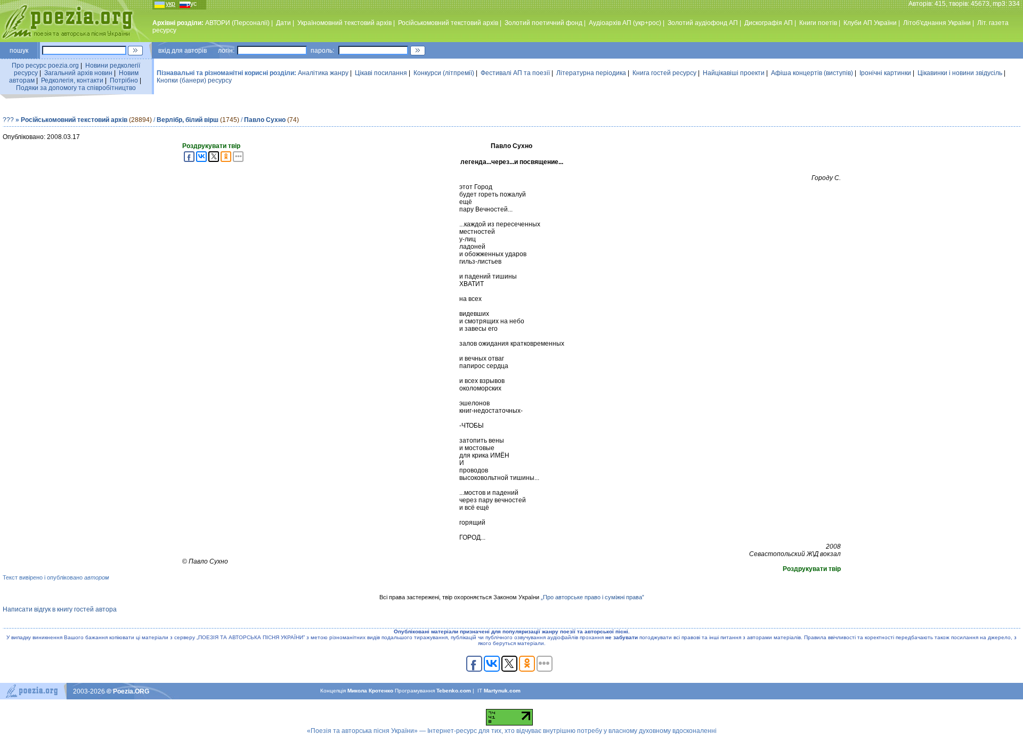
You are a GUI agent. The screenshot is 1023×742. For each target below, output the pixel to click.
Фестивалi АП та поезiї (515, 73)
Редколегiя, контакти (72, 80)
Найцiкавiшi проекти (734, 73)
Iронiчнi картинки (885, 73)
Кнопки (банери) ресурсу (194, 80)
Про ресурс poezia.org (45, 65)
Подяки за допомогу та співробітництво (76, 88)
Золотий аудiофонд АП (703, 23)
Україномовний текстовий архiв (344, 23)
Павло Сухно (265, 120)
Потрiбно (124, 80)
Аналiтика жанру (323, 73)
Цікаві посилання (381, 73)
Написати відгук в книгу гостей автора (60, 609)
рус (191, 3)
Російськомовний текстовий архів (448, 23)
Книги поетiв (818, 23)
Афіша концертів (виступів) (812, 73)
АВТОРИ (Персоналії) (237, 23)
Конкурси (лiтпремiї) (443, 73)
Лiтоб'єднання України (937, 23)
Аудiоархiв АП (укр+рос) (625, 23)
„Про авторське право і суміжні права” (592, 597)
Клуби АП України (870, 23)
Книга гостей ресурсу (664, 73)
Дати (283, 23)
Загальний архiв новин (78, 73)
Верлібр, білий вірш (187, 120)
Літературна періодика (591, 73)
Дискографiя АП (768, 23)
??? (8, 120)
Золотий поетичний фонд (543, 23)
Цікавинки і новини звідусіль (960, 73)
